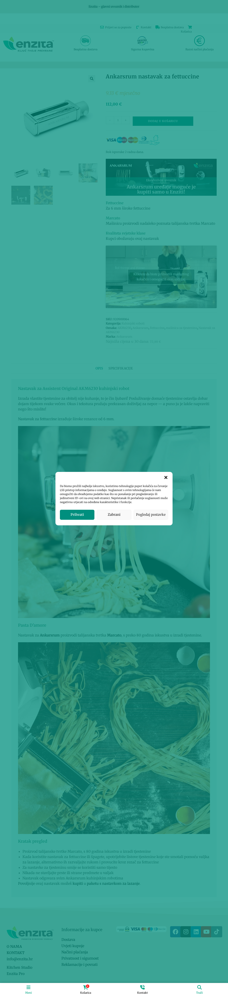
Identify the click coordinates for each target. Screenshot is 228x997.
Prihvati (77, 514)
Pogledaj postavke (151, 514)
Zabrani (114, 514)
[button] (166, 477)
